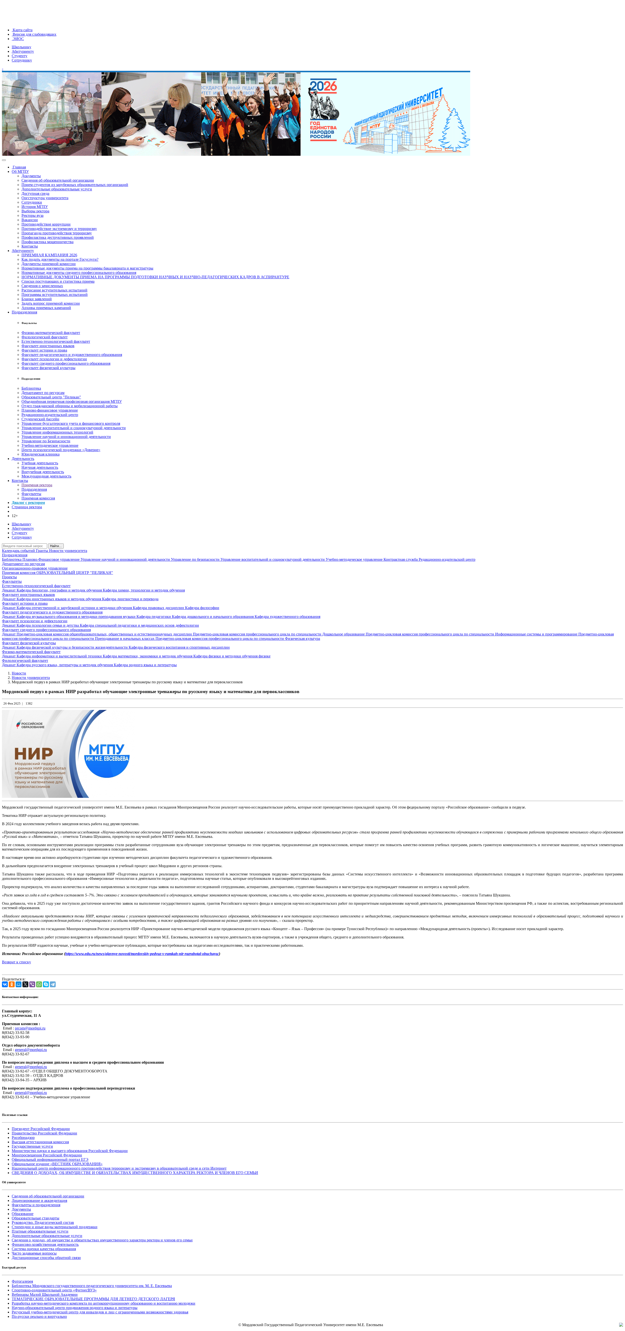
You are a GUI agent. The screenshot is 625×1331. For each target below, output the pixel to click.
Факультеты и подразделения (36, 1205)
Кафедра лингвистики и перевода (130, 599)
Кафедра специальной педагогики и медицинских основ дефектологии (139, 625)
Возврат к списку (16, 962)
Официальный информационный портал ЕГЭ (50, 1159)
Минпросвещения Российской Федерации (47, 1155)
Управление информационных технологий (57, 432)
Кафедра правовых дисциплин (159, 608)
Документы (31, 176)
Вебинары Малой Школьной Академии (45, 1294)
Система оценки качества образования (44, 1249)
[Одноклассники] (12, 984)
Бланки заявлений (36, 299)
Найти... (56, 546)
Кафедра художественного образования (287, 616)
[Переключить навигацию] (4, 160)
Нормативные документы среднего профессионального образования (78, 272)
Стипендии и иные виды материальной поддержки (54, 1227)
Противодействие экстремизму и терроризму (59, 229)
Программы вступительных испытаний (54, 294)
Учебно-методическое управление (49, 445)
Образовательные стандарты (35, 1218)
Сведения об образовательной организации (57, 180)
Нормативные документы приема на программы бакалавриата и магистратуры (87, 268)
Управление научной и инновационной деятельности (66, 437)
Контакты (29, 246)
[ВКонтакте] (5, 984)
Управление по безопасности (195, 559)
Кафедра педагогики (154, 616)
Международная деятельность (46, 476)
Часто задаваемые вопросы (34, 1253)
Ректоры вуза (32, 215)
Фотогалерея (22, 1281)
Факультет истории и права (44, 350)
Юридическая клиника (40, 454)
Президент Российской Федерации (41, 1129)
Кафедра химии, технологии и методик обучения (144, 590)
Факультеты (31, 494)
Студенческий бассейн (40, 419)
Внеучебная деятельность (42, 472)
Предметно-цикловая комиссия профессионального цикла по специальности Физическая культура (238, 638)
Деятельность (23, 459)
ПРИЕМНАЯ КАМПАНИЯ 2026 (49, 255)
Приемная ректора (36, 485)
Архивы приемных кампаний (46, 308)
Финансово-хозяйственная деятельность (45, 1244)
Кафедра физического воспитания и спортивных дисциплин (179, 647)
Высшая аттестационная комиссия (40, 1142)
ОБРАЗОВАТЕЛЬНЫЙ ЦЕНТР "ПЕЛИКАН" (74, 573)
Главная (19, 167)
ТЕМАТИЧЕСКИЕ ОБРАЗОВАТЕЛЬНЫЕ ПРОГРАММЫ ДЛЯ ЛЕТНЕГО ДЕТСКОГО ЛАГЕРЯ (93, 1299)
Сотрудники (31, 202)
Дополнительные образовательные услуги (56, 189)
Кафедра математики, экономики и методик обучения (148, 656)
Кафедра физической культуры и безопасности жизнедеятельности (73, 647)
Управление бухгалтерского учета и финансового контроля (70, 423)
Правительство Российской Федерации (44, 1133)
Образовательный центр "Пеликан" (51, 397)
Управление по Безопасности (45, 441)
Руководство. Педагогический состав (43, 1222)
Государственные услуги (32, 1146)
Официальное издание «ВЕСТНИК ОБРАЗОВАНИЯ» (57, 1164)
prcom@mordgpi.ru (30, 1028)
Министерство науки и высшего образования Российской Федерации (70, 1151)
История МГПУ (34, 207)
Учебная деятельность (39, 463)
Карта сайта (22, 30)
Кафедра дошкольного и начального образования (213, 616)
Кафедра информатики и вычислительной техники (60, 656)
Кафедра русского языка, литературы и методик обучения (65, 665)
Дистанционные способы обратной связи (46, 1258)
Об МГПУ (20, 171)
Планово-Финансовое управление (51, 559)
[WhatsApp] (39, 984)
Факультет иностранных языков (47, 346)
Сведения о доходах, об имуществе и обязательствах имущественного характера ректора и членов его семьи (102, 1240)
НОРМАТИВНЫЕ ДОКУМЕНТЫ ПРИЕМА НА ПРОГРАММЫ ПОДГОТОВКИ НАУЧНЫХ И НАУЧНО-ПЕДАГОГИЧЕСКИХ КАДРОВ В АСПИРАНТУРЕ (155, 277)
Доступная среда (35, 193)
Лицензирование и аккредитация (39, 1200)
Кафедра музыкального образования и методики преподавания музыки (76, 616)
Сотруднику (22, 60)
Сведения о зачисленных (42, 286)
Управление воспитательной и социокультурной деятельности (73, 428)
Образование (22, 1214)
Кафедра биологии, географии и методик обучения (60, 590)
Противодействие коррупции (46, 224)
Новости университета (68, 551)
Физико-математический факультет (50, 333)
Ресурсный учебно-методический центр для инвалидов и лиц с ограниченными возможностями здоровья (100, 1312)
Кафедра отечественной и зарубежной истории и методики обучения (75, 608)
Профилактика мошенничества (47, 242)
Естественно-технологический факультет (55, 341)
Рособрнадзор (23, 1137)
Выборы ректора (35, 211)
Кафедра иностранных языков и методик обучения (59, 599)
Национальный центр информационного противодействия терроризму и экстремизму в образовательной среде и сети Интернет (119, 1168)
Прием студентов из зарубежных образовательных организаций (74, 185)
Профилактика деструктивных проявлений (57, 237)
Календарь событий (19, 551)
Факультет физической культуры (48, 368)
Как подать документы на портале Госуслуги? (59, 259)
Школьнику (21, 47)
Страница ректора (27, 507)
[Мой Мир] (18, 984)
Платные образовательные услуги (40, 1231)
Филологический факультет (44, 337)
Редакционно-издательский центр (49, 415)
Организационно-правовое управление (35, 568)
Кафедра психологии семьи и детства (48, 625)
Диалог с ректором (28, 502)
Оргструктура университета (44, 198)
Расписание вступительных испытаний (54, 290)
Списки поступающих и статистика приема (57, 281)
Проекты (9, 577)
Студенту (19, 56)
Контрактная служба (401, 559)
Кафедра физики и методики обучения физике (232, 656)
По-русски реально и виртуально (39, 1316)
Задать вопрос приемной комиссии (50, 303)
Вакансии (29, 220)
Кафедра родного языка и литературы (145, 665)
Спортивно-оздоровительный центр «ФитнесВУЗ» (54, 1290)
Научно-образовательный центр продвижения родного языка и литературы (74, 1308)
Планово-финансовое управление (49, 410)
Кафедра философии (202, 608)
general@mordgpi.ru (31, 1050)
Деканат (9, 590)
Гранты (42, 551)
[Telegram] (53, 984)
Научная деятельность (39, 467)
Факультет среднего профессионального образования (65, 363)
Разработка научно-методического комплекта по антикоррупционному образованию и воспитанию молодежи (103, 1303)
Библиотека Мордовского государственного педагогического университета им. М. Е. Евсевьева (92, 1286)
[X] (25, 984)
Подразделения (24, 312)
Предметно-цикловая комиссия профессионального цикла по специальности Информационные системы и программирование (472, 634)
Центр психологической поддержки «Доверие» (60, 450)
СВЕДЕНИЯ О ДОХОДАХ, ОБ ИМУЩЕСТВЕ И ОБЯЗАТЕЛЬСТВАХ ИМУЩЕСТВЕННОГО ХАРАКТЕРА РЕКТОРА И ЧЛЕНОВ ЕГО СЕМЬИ (135, 1173)
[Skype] (46, 984)
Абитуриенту (23, 51)
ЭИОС (18, 39)
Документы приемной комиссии (48, 264)
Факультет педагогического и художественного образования (71, 355)
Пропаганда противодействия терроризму (56, 233)
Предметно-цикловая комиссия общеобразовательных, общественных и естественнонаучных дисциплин (105, 634)
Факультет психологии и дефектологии (54, 359)
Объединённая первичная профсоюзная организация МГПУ (71, 401)
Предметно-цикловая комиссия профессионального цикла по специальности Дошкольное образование (279, 634)
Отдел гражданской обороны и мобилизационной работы (69, 406)
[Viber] (32, 984)
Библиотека (31, 388)
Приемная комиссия (38, 498)
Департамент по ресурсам (42, 393)
